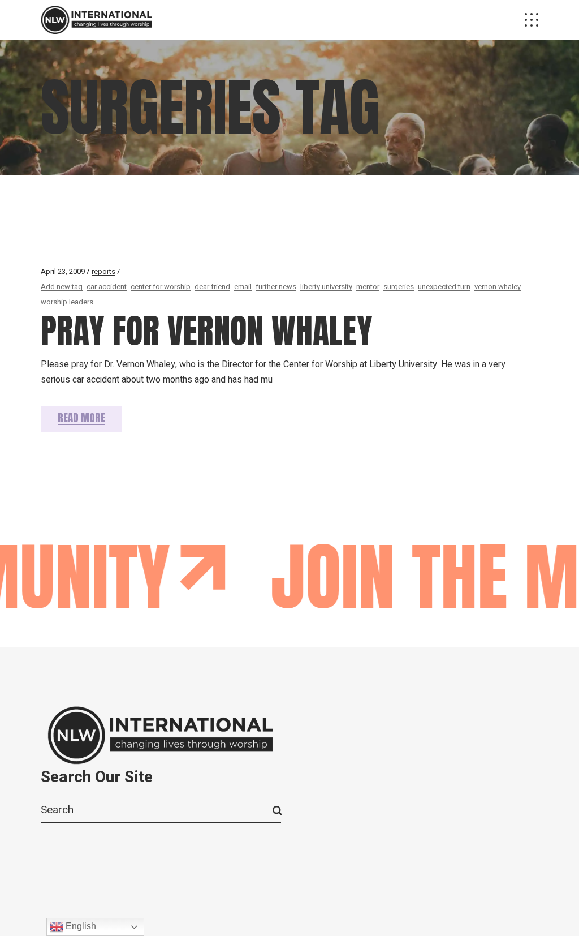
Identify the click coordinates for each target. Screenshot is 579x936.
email (243, 286)
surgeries (398, 286)
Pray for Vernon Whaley (207, 331)
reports (103, 271)
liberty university (326, 286)
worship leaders (67, 302)
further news (276, 286)
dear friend (212, 286)
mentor (367, 286)
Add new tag (62, 286)
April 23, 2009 (63, 271)
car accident (107, 286)
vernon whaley (497, 286)
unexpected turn (444, 286)
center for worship (161, 286)
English (79, 926)
